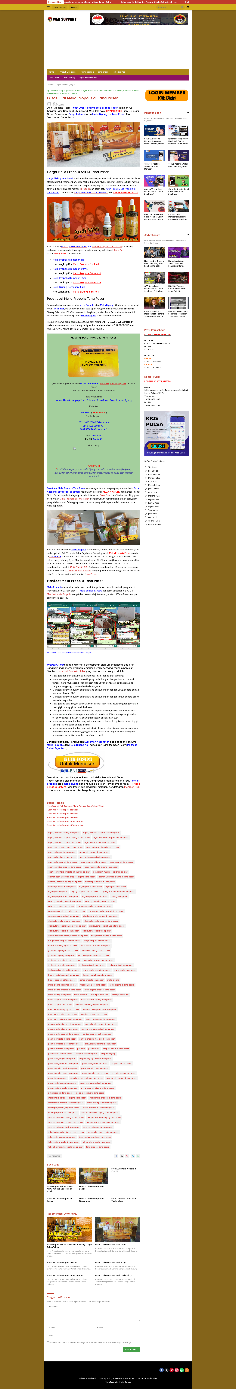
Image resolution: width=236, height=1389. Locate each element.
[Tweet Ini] (122, 1156)
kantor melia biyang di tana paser (64, 975)
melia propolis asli (120, 994)
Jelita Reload (153, 488)
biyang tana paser (119, 896)
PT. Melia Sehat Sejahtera (78, 570)
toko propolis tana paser (97, 1147)
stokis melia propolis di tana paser (105, 1098)
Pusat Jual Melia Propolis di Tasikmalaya (65, 825)
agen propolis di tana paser (93, 862)
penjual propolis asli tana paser (97, 1034)
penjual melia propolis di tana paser (98, 1029)
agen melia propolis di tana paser (94, 857)
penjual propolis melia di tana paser (64, 1044)
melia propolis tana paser (60, 1004)
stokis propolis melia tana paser (63, 1112)
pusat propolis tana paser (60, 1093)
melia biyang (113, 980)
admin (55, 103)
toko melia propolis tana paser (96, 1142)
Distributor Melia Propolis (110, 90)
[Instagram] (177, 1370)
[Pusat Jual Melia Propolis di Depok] (93, 1176)
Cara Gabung (87, 72)
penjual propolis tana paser (61, 1048)
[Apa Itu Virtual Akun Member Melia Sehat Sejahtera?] (154, 181)
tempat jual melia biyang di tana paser (66, 1117)
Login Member (60, 7)
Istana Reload (154, 474)
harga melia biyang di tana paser (106, 936)
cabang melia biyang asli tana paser (65, 901)
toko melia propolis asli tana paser (95, 1137)
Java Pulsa (152, 513)
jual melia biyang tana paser (61, 955)
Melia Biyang (106, 305)
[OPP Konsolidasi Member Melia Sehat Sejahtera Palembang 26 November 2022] (154, 278)
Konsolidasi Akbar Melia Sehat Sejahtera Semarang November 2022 (154, 314)
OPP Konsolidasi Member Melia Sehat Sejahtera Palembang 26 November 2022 (154, 288)
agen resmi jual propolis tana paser (64, 867)
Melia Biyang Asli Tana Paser (107, 246)
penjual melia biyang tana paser (63, 1029)
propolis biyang (108, 1053)
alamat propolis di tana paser (62, 886)
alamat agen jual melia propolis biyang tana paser (71, 877)
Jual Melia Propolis (131, 90)
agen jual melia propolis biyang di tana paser (69, 837)
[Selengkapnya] (188, 112)
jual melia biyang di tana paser (96, 950)
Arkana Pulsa (154, 520)
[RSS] (187, 1370)
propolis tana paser (57, 1078)
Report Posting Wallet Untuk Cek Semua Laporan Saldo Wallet (178, 141)
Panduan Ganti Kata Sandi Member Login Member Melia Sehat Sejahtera (153, 217)
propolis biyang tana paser (94, 1063)
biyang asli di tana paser (90, 886)
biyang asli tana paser (116, 886)
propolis (81, 1048)
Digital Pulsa (153, 499)
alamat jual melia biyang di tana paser (116, 877)
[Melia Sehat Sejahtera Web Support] (62, 19)
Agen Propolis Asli (90, 90)
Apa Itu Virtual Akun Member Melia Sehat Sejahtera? (153, 191)
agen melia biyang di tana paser (94, 852)
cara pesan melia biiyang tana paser (94, 906)
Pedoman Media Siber (148, 1378)
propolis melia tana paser (123, 1073)
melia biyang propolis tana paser (100, 990)
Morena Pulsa (154, 495)
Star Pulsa (152, 467)
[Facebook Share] (116, 1156)
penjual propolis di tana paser (62, 1039)
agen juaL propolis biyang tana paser (65, 847)
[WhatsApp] (182, 1370)
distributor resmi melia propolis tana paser (68, 936)
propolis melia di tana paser (95, 1073)
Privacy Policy (106, 1378)
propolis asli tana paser (87, 1053)
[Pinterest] (171, 1370)
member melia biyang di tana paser (92, 1004)
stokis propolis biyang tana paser (63, 1107)
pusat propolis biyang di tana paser (97, 1088)
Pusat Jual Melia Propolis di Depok (62, 810)
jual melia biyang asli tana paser (63, 950)
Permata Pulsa (154, 524)
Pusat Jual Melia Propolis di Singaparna (65, 821)
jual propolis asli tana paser (92, 965)
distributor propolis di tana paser (63, 931)
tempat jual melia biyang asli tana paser (99, 1112)
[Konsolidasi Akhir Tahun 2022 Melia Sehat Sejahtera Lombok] (178, 252)
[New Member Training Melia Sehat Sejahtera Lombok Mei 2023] (154, 252)
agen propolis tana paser (121, 862)
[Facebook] (161, 1370)
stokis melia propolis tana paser (101, 1103)
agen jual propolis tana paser (62, 852)
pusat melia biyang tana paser (62, 1083)
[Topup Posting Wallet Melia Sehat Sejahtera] (178, 155)
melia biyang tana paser (59, 994)
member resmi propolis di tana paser (65, 1019)
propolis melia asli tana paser (94, 1068)
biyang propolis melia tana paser (63, 896)
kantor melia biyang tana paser (97, 975)
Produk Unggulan (68, 72)
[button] (182, 7)
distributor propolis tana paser (96, 931)
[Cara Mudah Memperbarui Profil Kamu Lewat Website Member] (178, 206)
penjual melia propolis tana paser (63, 1034)
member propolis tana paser (94, 1014)
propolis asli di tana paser (60, 1053)
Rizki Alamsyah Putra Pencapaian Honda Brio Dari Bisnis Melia (150, 2)
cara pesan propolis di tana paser (64, 916)
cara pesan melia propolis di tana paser (66, 911)
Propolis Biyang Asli (68, 93)
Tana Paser (58, 308)
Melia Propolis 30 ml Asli (87, 273)
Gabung (73, 7)
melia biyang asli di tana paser (62, 985)
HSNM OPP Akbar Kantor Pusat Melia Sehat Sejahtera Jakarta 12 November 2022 (178, 288)
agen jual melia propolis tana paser (64, 842)
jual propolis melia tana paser (96, 970)
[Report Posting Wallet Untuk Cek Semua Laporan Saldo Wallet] (178, 130)
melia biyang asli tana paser (93, 985)
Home (51, 72)
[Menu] (49, 7)
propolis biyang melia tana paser (63, 1063)
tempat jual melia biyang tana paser (104, 1117)
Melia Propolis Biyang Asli (113, 383)
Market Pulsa (154, 478)
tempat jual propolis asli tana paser (103, 1122)
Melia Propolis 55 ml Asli (87, 282)
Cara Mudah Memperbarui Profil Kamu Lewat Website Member (178, 217)
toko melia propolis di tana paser (63, 1142)
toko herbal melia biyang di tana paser (66, 1132)
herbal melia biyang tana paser (62, 945)
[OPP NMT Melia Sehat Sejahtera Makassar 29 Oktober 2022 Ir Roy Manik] (178, 303)
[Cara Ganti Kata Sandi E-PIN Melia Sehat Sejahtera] (178, 181)
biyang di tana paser (57, 891)
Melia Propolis (53, 93)
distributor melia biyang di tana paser (100, 916)
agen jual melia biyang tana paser (64, 832)
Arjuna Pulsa (153, 506)
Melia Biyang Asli (79, 744)
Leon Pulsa (153, 471)
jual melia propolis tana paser (62, 965)
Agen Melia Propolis (73, 90)
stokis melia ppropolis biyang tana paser (67, 1098)
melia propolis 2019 (99, 994)
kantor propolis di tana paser (61, 980)
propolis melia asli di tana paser (63, 1068)
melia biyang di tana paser (122, 985)
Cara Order (103, 72)
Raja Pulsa (152, 481)
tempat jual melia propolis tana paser (65, 1122)
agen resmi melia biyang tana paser (101, 867)
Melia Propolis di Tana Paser (74, 498)
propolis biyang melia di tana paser (95, 1058)
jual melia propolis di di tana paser (64, 960)
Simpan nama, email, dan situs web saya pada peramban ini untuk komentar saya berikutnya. (90, 1342)
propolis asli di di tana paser (116, 1048)
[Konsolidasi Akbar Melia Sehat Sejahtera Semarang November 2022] (154, 303)
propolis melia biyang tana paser (63, 1073)
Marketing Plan (118, 72)
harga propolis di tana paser (97, 940)
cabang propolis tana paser (61, 906)
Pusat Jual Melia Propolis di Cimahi (62, 813)
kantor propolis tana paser (91, 980)
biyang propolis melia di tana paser (118, 891)
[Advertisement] (118, 48)
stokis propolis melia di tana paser (98, 1107)
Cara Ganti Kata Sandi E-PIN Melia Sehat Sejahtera (178, 191)
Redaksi (118, 1378)
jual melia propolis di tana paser (98, 960)
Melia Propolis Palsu (119, 553)
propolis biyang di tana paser (62, 1058)
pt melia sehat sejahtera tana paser (86, 1078)
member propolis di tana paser (62, 1014)
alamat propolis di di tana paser (100, 881)
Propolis (85, 188)
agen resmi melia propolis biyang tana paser (69, 872)
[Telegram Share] (133, 1156)
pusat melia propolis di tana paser (96, 1083)
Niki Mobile (153, 517)
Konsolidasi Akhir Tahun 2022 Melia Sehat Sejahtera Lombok (176, 263)
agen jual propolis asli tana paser (100, 842)
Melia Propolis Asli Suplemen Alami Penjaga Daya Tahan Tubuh (75, 806)
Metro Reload (154, 485)
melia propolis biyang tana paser (96, 999)
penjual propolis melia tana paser (100, 1044)
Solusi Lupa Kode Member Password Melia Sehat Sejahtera (84, 2)
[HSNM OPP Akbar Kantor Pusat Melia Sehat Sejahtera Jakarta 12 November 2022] (178, 278)
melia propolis (107, 469)
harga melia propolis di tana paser (64, 940)
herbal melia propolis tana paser (96, 945)
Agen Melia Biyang (55, 90)
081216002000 (113, 111)
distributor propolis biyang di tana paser (67, 926)
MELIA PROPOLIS (120, 325)
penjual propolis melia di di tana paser (97, 1039)
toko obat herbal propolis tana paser (65, 1147)
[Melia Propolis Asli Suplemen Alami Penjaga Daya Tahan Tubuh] (61, 1176)
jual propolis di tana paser (120, 965)
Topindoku (153, 510)
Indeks (82, 1378)
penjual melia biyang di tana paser (101, 1024)
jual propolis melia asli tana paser (63, 970)
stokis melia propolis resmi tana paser (65, 1103)
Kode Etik (92, 1378)
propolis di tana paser (121, 1063)
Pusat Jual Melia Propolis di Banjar (62, 817)
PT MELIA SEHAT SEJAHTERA (118, 321)
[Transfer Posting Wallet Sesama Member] (154, 155)
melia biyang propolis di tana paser (64, 990)
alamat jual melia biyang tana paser (65, 881)
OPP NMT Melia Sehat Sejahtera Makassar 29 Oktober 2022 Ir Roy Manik (178, 314)
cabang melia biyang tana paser (100, 901)
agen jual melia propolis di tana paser (111, 837)
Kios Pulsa (152, 492)
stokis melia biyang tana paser (90, 1093)
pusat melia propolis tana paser (63, 1088)
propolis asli (93, 1048)
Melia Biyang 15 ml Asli (86, 291)
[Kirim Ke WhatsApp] (138, 1156)
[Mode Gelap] (187, 7)
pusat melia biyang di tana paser (122, 1078)
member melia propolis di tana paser (100, 1009)
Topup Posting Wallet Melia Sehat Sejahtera (178, 165)
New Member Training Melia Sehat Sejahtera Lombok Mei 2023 (154, 263)
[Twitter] (166, 1370)
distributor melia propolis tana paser (101, 921)
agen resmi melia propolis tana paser (110, 872)
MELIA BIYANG (54, 328)
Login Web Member (88, 77)
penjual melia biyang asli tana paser (65, 1024)
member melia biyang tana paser (63, 1009)
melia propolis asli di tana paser (63, 999)
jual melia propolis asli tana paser (93, 955)
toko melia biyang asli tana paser (103, 1132)
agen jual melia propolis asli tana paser (101, 832)
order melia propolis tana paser (101, 1019)
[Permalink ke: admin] (49, 103)
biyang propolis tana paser (94, 896)
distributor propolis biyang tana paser (106, 926)
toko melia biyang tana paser (62, 1137)
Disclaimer (130, 1378)
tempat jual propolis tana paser (98, 1127)
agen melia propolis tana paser (62, 862)
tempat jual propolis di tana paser (64, 1127)
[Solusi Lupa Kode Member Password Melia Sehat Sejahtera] (154, 130)
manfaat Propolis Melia (71, 671)
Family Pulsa (153, 503)
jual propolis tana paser (125, 970)
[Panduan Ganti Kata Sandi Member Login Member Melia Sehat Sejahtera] (154, 206)
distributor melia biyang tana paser (64, 921)
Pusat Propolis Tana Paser (99, 337)
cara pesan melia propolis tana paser (106, 911)
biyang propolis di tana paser (84, 891)
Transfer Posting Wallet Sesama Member (152, 166)
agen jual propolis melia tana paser (102, 847)
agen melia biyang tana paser (62, 857)
